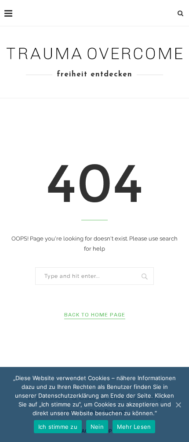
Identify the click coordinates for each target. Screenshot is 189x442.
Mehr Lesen (134, 426)
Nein (97, 426)
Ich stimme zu (57, 426)
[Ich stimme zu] (178, 404)
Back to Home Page (94, 315)
